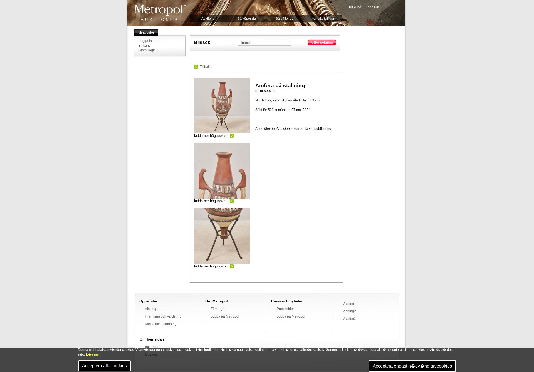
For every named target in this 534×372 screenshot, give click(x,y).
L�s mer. (93, 354)
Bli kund (355, 7)
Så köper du (247, 19)
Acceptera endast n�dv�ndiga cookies (412, 366)
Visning (150, 309)
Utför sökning (322, 42)
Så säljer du (285, 19)
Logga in (372, 7)
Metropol (160, 13)
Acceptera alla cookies (104, 365)
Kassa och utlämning (161, 324)
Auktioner (208, 19)
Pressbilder (285, 309)
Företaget (218, 309)
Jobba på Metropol (225, 316)
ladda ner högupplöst (211, 135)
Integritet (151, 347)
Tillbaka (206, 67)
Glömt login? (148, 50)
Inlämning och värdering (163, 316)
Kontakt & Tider (322, 19)
